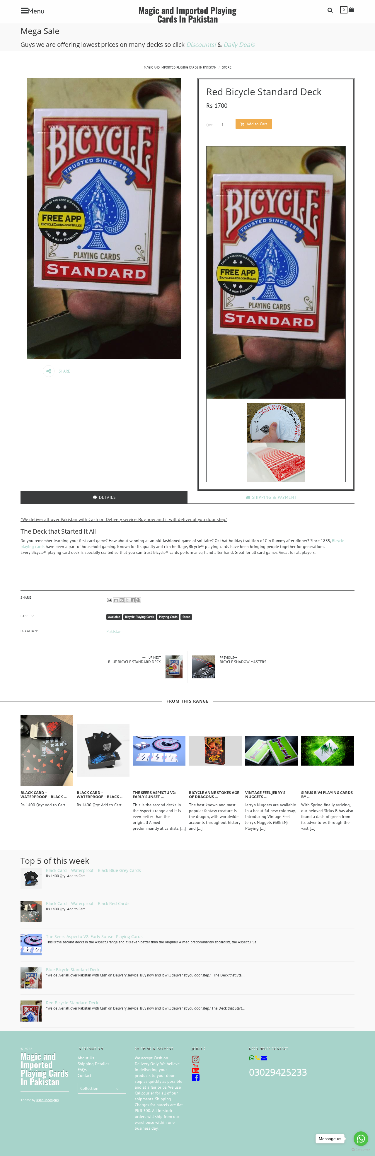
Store (226, 67)
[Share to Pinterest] (138, 600)
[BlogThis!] (122, 600)
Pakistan (114, 631)
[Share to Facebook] (133, 600)
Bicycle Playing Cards (139, 617)
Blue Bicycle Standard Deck (72, 969)
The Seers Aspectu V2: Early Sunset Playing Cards (94, 936)
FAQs (82, 1069)
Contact (84, 1075)
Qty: (209, 124)
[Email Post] (109, 599)
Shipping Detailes (93, 1063)
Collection (89, 1088)
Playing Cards (168, 617)
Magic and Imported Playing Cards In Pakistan (187, 14)
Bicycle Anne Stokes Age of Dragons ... (214, 795)
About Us (86, 1058)
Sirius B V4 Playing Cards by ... (327, 795)
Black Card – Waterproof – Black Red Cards (87, 903)
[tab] (104, 497)
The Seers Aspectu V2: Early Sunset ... (154, 795)
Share (63, 371)
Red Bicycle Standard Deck (72, 1002)
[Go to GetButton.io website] (361, 1150)
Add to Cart (257, 124)
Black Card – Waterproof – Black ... (44, 795)
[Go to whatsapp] (361, 1138)
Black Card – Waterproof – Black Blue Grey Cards (93, 870)
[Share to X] (127, 600)
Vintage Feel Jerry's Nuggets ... (265, 795)
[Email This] (116, 600)
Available (114, 617)
